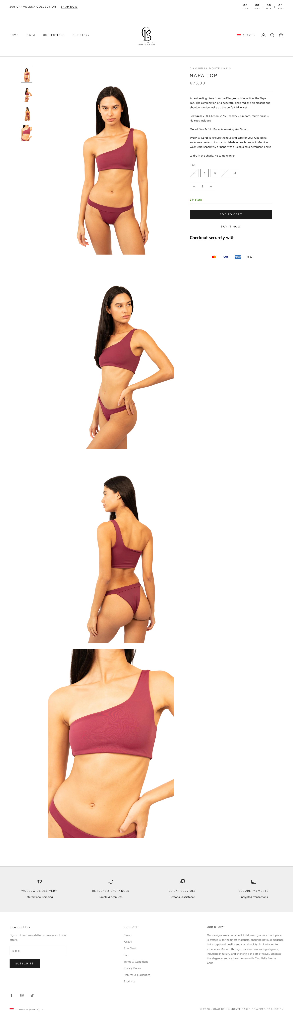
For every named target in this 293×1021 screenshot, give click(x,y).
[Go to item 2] (26, 94)
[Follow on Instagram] (22, 995)
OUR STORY (81, 34)
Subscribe (24, 963)
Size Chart (130, 948)
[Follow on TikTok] (32, 995)
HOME (14, 34)
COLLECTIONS (54, 34)
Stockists (129, 981)
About (128, 942)
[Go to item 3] (26, 113)
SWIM (31, 34)
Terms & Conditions (136, 962)
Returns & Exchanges (137, 975)
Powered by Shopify (267, 1009)
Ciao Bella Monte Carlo (210, 68)
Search (128, 935)
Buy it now (231, 226)
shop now (69, 6)
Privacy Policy (132, 968)
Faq (126, 955)
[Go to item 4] (26, 133)
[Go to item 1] (26, 74)
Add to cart (231, 215)
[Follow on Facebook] (12, 995)
